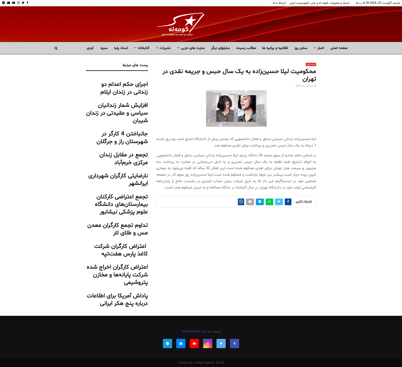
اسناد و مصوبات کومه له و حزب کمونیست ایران (319, 3)
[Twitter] (221, 343)
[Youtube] (194, 343)
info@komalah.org (194, 332)
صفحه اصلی (339, 48)
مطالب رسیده (246, 48)
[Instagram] (207, 343)
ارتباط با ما (279, 3)
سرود (104, 48)
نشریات (165, 48)
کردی (90, 48)
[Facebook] (234, 343)
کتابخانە (143, 48)
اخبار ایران (311, 64)
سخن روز (300, 48)
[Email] (181, 343)
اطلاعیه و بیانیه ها (275, 48)
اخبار (320, 48)
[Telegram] (167, 343)
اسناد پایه (121, 48)
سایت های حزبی (193, 48)
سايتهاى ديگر (220, 48)
